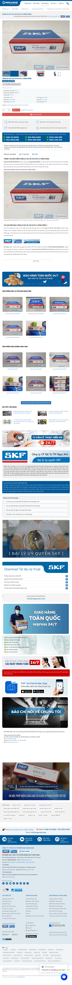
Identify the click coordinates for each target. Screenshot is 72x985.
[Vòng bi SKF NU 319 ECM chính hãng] (12, 304)
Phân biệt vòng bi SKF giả (37, 958)
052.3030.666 (12, 139)
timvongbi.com (31, 925)
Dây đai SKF (38, 955)
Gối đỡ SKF (44, 952)
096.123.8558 (12, 137)
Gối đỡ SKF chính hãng (55, 901)
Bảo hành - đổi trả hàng (32, 901)
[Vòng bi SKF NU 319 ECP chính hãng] (12, 328)
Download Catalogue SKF (9, 911)
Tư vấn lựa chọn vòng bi (9, 918)
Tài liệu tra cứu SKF (7, 909)
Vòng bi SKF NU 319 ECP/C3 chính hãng (17, 14)
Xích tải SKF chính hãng (55, 911)
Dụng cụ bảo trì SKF (18, 955)
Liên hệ (61, 3)
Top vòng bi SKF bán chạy (40, 961)
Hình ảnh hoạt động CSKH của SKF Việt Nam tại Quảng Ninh (58, 412)
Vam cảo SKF (6, 958)
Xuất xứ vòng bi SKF (25, 958)
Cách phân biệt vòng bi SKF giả (57, 932)
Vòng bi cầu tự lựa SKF (30, 805)
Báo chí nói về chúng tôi (9, 906)
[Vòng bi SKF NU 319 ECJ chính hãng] (59, 304)
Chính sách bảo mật (31, 899)
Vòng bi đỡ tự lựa (32, 949)
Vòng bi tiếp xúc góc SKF (45, 805)
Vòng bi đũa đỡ (42, 949)
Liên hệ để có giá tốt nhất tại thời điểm (17, 105)
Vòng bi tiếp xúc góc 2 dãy (29, 808)
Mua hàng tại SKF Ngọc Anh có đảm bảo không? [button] (18, 510)
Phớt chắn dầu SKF (29, 955)
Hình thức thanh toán (32, 909)
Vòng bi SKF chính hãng (56, 899)
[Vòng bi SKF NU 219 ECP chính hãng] (59, 360)
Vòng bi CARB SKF (55, 815)
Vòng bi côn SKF (58, 808)
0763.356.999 (55, 137)
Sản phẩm (44, 3)
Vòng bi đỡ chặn (59, 949)
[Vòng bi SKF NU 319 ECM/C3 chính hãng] (36, 304)
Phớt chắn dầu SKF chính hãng (57, 909)
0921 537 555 (30, 870)
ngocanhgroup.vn (32, 930)
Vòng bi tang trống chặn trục (29, 812)
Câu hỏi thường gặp (31, 904)
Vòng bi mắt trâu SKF (45, 812)
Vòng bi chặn (51, 949)
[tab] (36, 501)
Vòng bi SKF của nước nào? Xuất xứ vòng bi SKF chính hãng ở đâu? (59, 421)
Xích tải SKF (45, 955)
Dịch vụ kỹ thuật (6, 916)
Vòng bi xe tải (31, 815)
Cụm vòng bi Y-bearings (9, 815)
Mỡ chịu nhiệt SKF (7, 955)
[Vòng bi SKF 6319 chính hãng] (12, 360)
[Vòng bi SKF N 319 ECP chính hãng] (36, 328)
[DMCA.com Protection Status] (7, 939)
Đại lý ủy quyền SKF (8, 899)
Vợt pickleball (36, 923)
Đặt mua (16, 110)
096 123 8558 (12, 740)
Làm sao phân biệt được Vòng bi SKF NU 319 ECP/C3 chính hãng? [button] (22, 506)
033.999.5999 (34, 137)
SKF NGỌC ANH (15, 968)
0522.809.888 (34, 139)
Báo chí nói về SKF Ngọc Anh (54, 961)
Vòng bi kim (22, 815)
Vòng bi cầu (5, 949)
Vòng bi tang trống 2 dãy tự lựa (11, 812)
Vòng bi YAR (19, 952)
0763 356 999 (30, 862)
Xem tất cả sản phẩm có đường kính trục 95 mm (36, 403)
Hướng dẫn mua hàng (26, 110)
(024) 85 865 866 (11, 739)
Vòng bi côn (13, 949)
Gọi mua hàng (37, 114)
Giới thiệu (36, 3)
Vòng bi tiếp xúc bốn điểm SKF (11, 808)
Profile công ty (6, 904)
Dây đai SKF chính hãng (55, 906)
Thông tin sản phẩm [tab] (10, 154)
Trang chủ (27, 3)
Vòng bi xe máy (7, 818)
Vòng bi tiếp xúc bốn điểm (8, 952)
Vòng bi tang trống (22, 949)
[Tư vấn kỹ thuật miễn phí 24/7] (36, 438)
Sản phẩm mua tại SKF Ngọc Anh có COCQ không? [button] (18, 514)
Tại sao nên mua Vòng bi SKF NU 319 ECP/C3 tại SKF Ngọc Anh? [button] (22, 501)
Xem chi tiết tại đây (38, 491)
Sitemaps (28, 911)
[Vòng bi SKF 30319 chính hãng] (36, 383)
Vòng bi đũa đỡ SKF (37, 9)
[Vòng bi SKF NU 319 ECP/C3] (36, 195)
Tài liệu (53, 3)
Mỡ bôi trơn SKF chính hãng (57, 904)
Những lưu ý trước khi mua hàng (35, 916)
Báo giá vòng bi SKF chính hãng (11, 914)
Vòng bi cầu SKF (16, 805)
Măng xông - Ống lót (54, 952)
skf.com (29, 928)
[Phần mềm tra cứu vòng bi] (31, 936)
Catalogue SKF (49, 958)
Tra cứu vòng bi (58, 958)
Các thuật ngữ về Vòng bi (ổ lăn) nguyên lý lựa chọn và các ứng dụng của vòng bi (23, 421)
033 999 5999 (22, 740)
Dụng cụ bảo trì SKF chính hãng (58, 914)
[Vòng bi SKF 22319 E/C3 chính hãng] (59, 383)
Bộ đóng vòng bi (14, 958)
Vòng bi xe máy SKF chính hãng (58, 916)
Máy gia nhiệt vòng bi (55, 955)
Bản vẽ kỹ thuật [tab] (24, 154)
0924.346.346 (55, 139)
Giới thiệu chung (6, 901)
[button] (68, 3)
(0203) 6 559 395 (9, 877)
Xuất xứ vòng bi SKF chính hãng (58, 935)
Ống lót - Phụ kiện (43, 815)
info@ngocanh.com (36, 598)
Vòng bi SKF (25, 9)
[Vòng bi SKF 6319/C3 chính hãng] (36, 360)
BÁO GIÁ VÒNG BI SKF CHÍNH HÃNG (20, 829)
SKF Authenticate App (27, 961)
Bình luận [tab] (35, 154)
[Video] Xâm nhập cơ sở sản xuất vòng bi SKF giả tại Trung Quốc (22, 412)
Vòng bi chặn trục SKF (45, 808)
